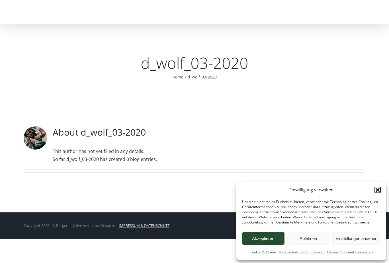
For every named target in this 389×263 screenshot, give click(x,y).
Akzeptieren (263, 238)
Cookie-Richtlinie (263, 252)
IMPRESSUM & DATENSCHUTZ (144, 225)
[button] (377, 190)
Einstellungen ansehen (356, 238)
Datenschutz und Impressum (301, 252)
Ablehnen (308, 238)
